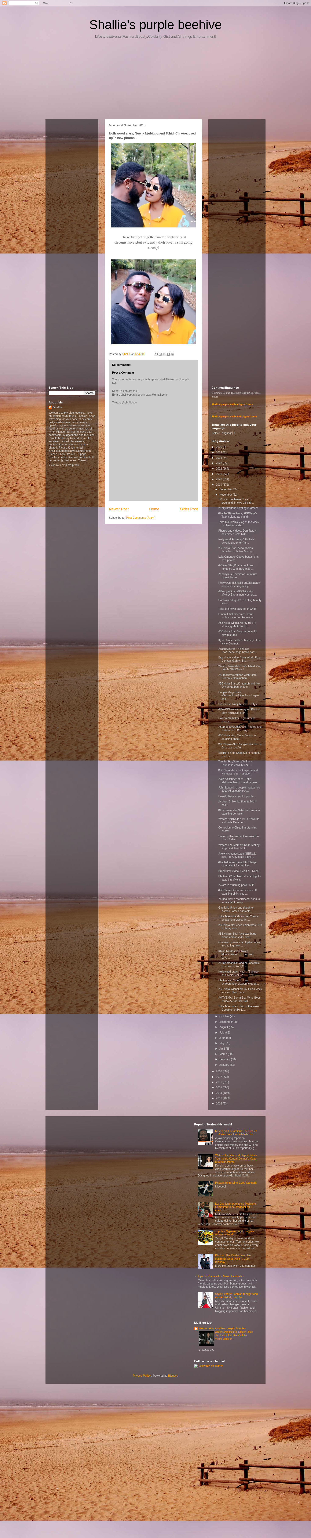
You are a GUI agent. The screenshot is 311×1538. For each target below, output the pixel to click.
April (222, 1048)
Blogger (172, 1375)
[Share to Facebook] (168, 354)
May (222, 1043)
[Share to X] (164, 354)
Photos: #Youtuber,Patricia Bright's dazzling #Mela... (239, 878)
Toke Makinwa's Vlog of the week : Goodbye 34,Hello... (239, 1008)
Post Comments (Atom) (140, 517)
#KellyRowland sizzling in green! (238, 508)
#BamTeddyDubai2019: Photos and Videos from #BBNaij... (239, 728)
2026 (219, 447)
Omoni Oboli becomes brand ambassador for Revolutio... (236, 615)
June (222, 1037)
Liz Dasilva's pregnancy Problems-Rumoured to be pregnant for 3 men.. (236, 1207)
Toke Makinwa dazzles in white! (237, 608)
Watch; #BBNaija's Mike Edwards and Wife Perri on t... (238, 820)
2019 (219, 484)
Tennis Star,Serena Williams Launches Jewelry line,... (235, 763)
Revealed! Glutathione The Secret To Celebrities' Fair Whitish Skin (236, 1132)
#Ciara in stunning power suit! (236, 885)
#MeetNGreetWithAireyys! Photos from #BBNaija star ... (239, 711)
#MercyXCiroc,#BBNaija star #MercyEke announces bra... (237, 593)
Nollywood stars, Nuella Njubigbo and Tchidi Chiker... (238, 973)
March (223, 1054)
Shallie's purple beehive (155, 25)
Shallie (57, 407)
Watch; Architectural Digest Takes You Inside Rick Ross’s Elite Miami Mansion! (234, 1335)
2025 (219, 452)
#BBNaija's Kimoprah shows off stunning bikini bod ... (237, 892)
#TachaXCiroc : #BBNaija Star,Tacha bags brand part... (237, 650)
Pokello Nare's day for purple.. (236, 796)
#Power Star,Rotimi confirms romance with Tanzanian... (236, 567)
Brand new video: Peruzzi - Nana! (238, 871)
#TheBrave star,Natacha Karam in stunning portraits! (239, 812)
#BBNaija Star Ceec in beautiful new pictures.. (237, 633)
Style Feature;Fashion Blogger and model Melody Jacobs (236, 1295)
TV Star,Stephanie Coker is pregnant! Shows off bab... (236, 501)
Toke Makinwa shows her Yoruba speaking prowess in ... (238, 918)
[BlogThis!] (160, 354)
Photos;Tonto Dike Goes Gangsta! (236, 1182)
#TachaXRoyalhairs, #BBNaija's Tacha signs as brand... (237, 515)
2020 (219, 479)
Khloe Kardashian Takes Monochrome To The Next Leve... (235, 954)
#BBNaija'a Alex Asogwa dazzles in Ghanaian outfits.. (239, 746)
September (226, 1021)
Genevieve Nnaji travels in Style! (238, 704)
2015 (219, 1087)
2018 (219, 1071)
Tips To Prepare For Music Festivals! (220, 1276)
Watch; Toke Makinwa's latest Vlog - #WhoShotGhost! (239, 668)
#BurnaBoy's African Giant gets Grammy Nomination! (237, 676)
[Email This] (156, 354)
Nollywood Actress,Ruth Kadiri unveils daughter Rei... (236, 541)
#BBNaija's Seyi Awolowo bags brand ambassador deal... (237, 935)
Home (154, 509)
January (224, 1064)
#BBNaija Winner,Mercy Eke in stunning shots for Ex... (237, 624)
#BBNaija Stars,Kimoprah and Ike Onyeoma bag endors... (239, 685)
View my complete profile (64, 465)
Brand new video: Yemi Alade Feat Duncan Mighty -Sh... (239, 659)
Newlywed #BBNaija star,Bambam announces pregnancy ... (239, 584)
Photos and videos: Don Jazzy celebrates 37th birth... (237, 532)
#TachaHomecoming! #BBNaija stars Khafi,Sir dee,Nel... (237, 864)
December (226, 489)
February (225, 1059)
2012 (219, 1103)
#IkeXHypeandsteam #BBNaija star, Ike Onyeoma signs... (237, 855)
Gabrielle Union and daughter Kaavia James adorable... (236, 909)
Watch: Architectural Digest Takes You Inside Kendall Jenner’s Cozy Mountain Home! (236, 1158)
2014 (219, 1093)
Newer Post (119, 509)
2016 (219, 1082)
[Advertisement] (155, 80)
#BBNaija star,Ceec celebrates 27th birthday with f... (240, 926)
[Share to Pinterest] (172, 354)
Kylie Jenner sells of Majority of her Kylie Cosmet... (240, 642)
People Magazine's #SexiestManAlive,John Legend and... (239, 695)
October (224, 1016)
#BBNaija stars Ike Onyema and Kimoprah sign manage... (238, 772)
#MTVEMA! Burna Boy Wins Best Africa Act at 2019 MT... (239, 999)
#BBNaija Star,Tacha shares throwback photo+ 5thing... (236, 549)
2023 (219, 463)
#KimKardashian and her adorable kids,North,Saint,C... (239, 964)
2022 (219, 468)
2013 (219, 1098)
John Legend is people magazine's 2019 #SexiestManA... (239, 789)
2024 (219, 457)
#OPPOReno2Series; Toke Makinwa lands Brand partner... (238, 780)
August (224, 1027)
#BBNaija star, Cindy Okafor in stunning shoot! (237, 737)
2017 (219, 1076)
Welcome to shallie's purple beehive (222, 1328)
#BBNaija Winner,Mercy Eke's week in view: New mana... (240, 990)
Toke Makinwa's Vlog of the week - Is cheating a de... (239, 523)
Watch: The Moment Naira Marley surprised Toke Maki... (239, 846)
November (226, 494)
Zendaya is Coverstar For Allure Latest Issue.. (237, 575)
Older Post (189, 509)
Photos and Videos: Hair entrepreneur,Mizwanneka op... (238, 982)
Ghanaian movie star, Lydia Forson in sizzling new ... (239, 944)
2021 (219, 473)
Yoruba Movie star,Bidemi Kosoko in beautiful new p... (239, 900)
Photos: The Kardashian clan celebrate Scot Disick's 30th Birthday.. (233, 1259)
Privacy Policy (142, 1375)
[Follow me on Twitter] (208, 1366)
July (222, 1032)
